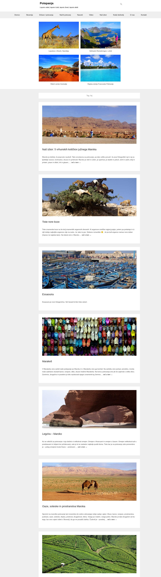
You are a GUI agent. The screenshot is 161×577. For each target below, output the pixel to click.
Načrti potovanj (65, 15)
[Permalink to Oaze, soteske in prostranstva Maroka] (89, 481)
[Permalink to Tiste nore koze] (89, 197)
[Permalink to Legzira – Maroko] (89, 409)
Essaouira (48, 294)
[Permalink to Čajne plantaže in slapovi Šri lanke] (89, 554)
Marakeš (47, 361)
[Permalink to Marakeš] (89, 337)
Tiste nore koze (51, 221)
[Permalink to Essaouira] (89, 270)
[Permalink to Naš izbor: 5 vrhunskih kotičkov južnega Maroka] (89, 125)
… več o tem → (75, 162)
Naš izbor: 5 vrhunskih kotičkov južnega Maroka (69, 149)
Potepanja (46, 3)
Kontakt (144, 15)
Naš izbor (103, 15)
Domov (17, 15)
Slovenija (29, 15)
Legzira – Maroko (52, 433)
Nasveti (80, 15)
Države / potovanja (46, 15)
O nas (132, 15)
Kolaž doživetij (118, 15)
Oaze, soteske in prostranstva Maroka (63, 506)
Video (91, 15)
